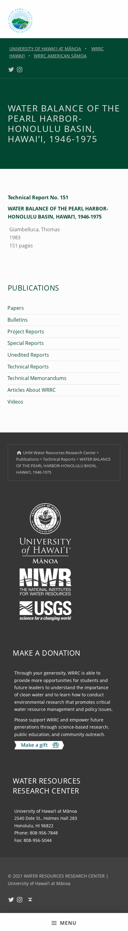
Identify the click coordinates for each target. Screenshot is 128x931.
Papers (15, 308)
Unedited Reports (28, 354)
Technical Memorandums (36, 378)
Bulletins (17, 319)
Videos (15, 401)
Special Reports (25, 343)
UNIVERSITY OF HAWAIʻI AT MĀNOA (45, 49)
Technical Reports (28, 366)
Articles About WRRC (31, 389)
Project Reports (25, 331)
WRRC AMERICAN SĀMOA (60, 56)
